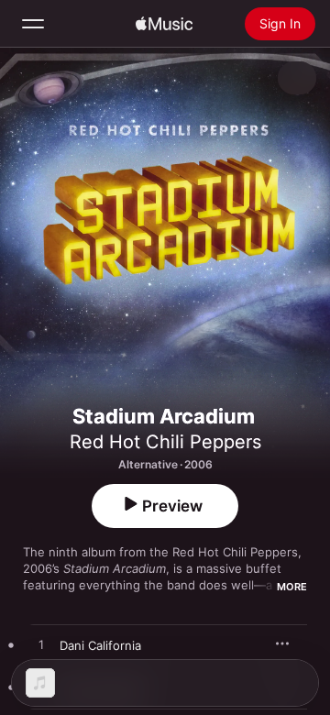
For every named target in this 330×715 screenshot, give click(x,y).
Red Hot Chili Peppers (165, 442)
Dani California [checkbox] (100, 645)
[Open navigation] (33, 24)
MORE (292, 586)
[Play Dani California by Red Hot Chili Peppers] (41, 645)
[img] (164, 24)
